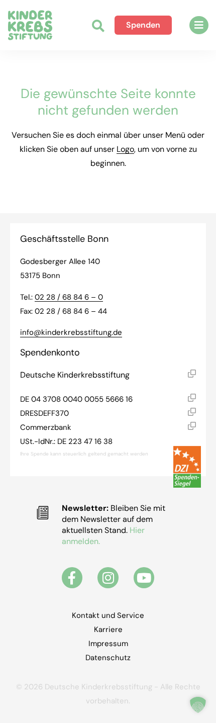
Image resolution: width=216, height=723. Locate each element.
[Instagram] (108, 577)
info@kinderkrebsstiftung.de (71, 332)
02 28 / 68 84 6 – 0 (69, 297)
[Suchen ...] (98, 27)
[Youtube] (144, 577)
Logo (125, 149)
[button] (198, 25)
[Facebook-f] (72, 577)
